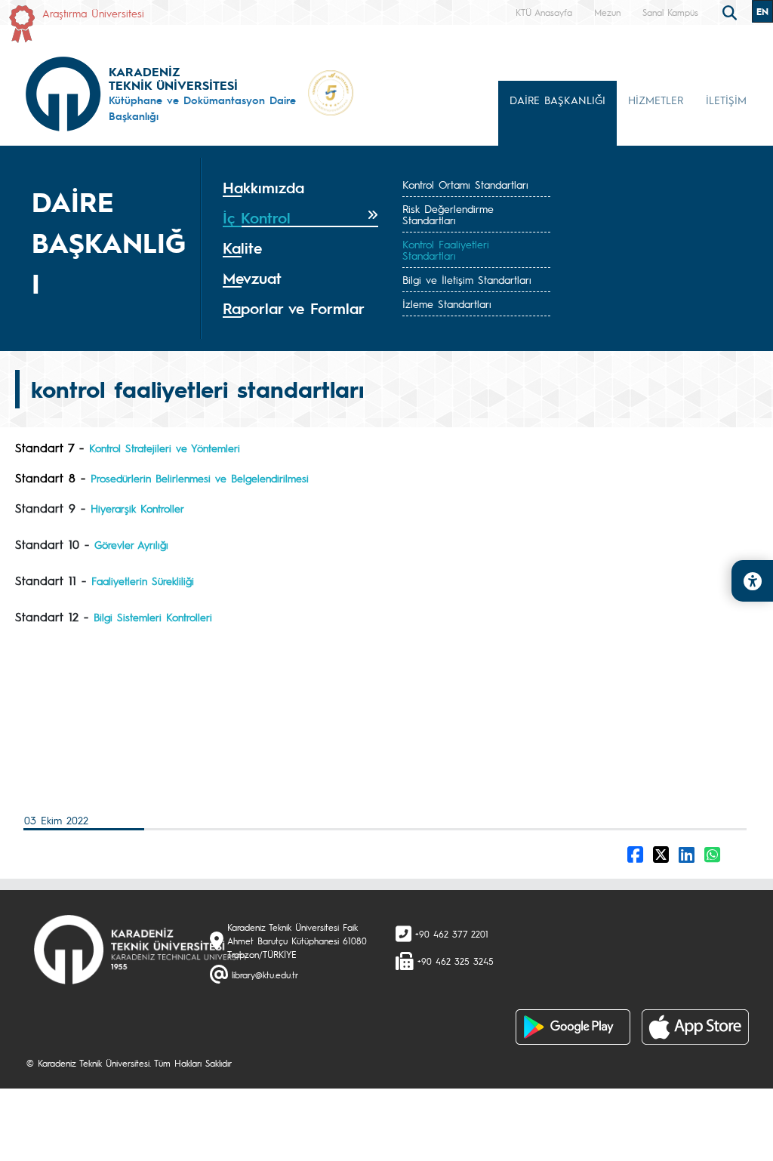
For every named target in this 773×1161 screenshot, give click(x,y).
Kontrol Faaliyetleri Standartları (445, 249)
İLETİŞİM (726, 99)
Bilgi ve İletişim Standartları (466, 279)
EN (762, 11)
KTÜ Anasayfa (544, 12)
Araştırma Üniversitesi (93, 13)
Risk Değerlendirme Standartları (448, 214)
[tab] (300, 188)
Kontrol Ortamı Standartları (465, 184)
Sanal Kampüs (670, 12)
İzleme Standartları (446, 303)
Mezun (607, 12)
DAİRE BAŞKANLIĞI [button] (557, 99)
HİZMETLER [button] (655, 99)
